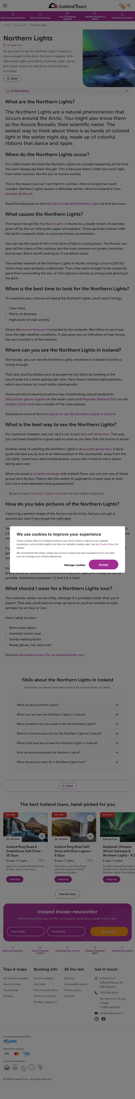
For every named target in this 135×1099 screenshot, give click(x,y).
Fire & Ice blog (11, 984)
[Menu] (5, 5)
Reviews (8, 996)
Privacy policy (72, 990)
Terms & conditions (45, 996)
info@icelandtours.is (111, 1013)
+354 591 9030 (108, 992)
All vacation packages (16, 978)
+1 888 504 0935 (109, 1007)
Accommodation (44, 978)
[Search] (129, 5)
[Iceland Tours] (67, 5)
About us (69, 978)
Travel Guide (10, 990)
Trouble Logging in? (45, 1002)
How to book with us (46, 990)
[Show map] (42, 836)
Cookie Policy (107, 544)
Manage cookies (74, 565)
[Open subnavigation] (67, 91)
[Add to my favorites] (42, 818)
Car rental (39, 984)
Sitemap (69, 996)
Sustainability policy (75, 984)
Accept (103, 564)
